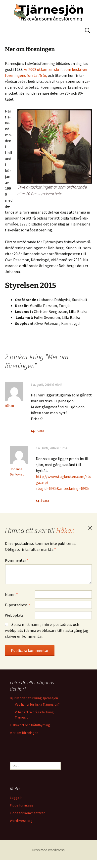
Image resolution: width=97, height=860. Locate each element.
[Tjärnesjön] (48, 12)
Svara (40, 431)
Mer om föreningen (24, 732)
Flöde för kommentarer (27, 813)
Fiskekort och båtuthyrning (30, 725)
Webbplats (14, 615)
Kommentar (17, 560)
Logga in (16, 797)
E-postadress (17, 604)
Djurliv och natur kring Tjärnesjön (34, 698)
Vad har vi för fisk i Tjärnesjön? (37, 704)
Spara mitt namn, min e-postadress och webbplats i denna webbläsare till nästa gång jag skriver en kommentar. (46, 630)
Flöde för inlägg (21, 805)
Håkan (65, 530)
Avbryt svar (90, 528)
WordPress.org (21, 820)
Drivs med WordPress (48, 850)
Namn (11, 594)
